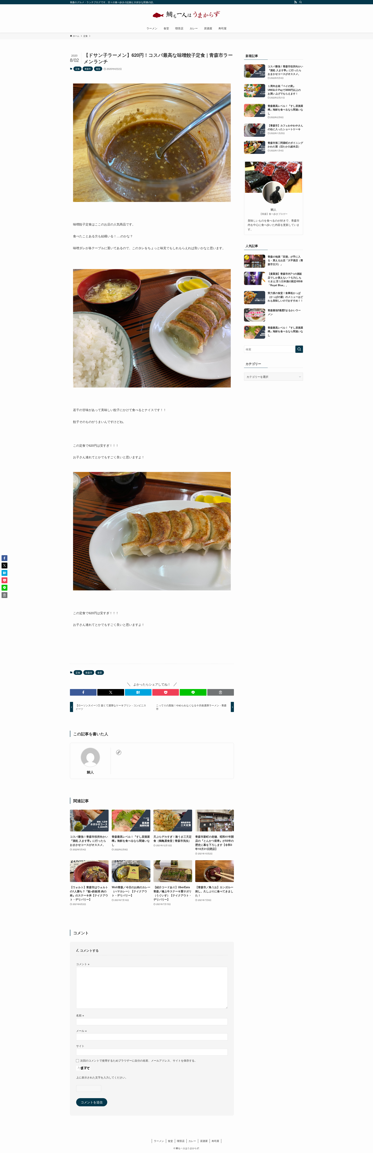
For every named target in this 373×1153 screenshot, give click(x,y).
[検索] (300, 2)
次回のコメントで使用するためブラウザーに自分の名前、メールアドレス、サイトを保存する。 (138, 1060)
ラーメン (159, 1141)
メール (81, 1030)
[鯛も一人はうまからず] (186, 15)
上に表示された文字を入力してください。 (102, 1077)
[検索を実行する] (299, 349)
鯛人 (90, 772)
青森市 (88, 68)
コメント (82, 964)
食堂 (98, 68)
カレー (192, 1141)
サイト (80, 1046)
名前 (80, 1015)
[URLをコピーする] (220, 692)
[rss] (295, 2)
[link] (118, 752)
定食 (77, 68)
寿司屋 (215, 1141)
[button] (83, 692)
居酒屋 (204, 1141)
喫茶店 (181, 1141)
